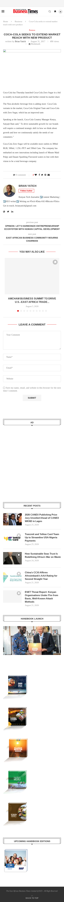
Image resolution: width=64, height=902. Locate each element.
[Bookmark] (55, 11)
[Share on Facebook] (39, 175)
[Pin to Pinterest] (45, 175)
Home (5, 21)
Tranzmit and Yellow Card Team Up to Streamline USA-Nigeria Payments (42, 537)
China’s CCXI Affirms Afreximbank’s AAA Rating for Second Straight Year (41, 575)
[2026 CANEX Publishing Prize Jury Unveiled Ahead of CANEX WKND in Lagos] (12, 519)
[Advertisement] (32, 462)
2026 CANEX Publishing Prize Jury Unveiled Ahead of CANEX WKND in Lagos (42, 517)
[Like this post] (36, 175)
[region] (32, 643)
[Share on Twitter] (42, 175)
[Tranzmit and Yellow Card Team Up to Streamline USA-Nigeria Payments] (12, 539)
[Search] (49, 11)
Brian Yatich (20, 41)
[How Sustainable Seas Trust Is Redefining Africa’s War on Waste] (12, 558)
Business (18, 21)
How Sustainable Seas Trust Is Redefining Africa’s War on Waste (43, 555)
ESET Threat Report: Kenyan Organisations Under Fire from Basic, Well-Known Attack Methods (41, 597)
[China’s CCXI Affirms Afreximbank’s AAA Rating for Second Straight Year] (12, 577)
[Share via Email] (49, 175)
